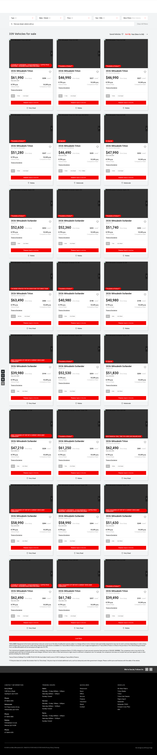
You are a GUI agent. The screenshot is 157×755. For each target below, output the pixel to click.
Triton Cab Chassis (124, 696)
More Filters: (127, 18)
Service (82, 696)
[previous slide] (10, 53)
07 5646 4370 (9, 732)
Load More (78, 638)
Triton (119, 693)
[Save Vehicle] (50, 72)
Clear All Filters (142, 24)
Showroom (83, 688)
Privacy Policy (50, 747)
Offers (82, 693)
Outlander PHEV (123, 704)
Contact (82, 707)
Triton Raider (122, 691)
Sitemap (57, 747)
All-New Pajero (123, 688)
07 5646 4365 (9, 716)
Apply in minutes (31, 102)
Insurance (83, 701)
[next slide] (51, 53)
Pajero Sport (122, 699)
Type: (13, 18)
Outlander (121, 701)
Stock (81, 691)
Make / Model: (43, 18)
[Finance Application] (3, 379)
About (82, 704)
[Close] (3, 383)
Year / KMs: (99, 18)
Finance (82, 699)
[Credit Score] (3, 375)
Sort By (128, 34)
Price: (69, 18)
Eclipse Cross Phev (124, 707)
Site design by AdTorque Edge (143, 747)
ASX (119, 709)
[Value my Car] (3, 371)
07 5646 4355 (9, 701)
